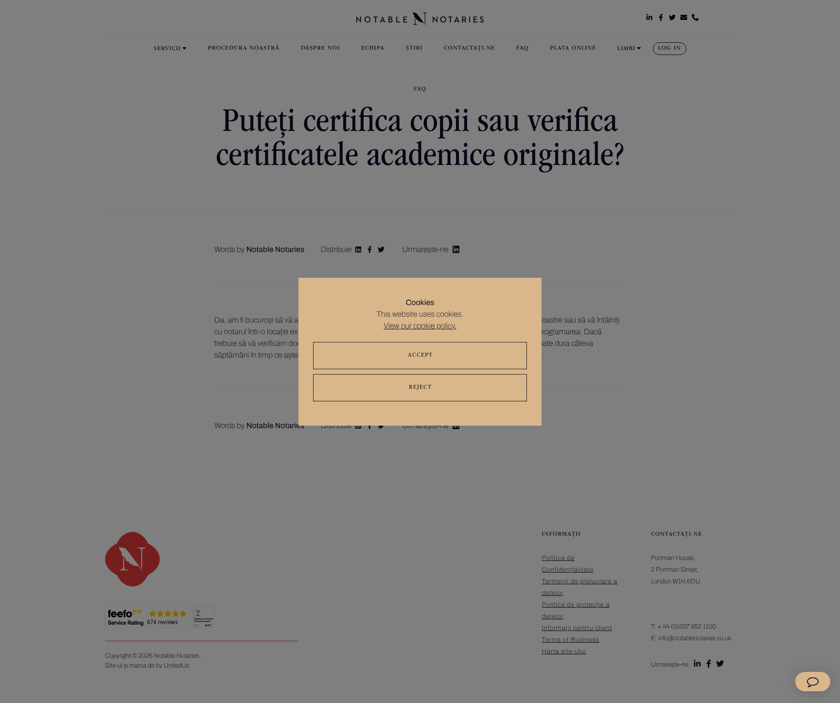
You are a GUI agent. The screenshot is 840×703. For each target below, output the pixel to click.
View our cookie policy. (420, 326)
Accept (420, 356)
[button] (812, 681)
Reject (420, 388)
